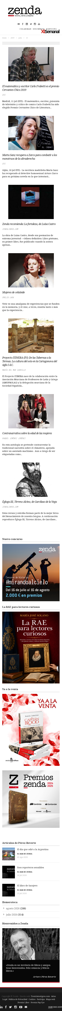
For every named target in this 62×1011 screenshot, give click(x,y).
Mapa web (50, 999)
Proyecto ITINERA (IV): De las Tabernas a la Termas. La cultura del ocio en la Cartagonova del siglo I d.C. (29, 361)
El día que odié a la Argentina (32, 849)
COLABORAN (25, 29)
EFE (3, 95)
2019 (12, 38)
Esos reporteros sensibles (30, 867)
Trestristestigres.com (40, 996)
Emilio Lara (8, 297)
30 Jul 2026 (22, 875)
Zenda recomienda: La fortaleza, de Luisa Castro (29, 224)
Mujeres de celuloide (13, 292)
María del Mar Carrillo (13, 370)
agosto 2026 (13, 908)
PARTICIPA (51, 29)
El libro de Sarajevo (27, 885)
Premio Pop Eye (38, 1002)
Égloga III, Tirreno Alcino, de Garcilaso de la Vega (29, 501)
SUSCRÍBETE (39, 29)
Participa (41, 999)
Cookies (32, 999)
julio (20, 38)
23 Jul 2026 (22, 893)
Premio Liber (23, 1002)
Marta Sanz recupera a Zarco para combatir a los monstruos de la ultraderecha (29, 156)
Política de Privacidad (18, 999)
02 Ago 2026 (22, 857)
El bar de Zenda (24, 854)
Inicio (4, 38)
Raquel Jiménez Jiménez (13, 438)
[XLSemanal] (50, 31)
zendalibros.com (10, 229)
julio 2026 (11, 914)
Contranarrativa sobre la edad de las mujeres (27, 433)
